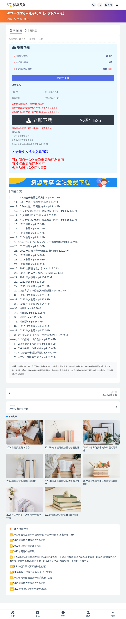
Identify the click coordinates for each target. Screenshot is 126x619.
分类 (38, 616)
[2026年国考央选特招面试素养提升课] (63, 466)
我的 (88, 616)
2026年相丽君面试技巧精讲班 (21, 481)
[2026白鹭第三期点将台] (24, 432)
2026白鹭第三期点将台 (18, 448)
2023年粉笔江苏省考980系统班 (29, 540)
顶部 (113, 616)
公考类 (9, 19)
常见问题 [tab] (32, 31)
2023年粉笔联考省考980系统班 (30, 589)
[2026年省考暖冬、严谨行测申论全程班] (24, 499)
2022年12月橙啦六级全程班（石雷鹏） (33, 572)
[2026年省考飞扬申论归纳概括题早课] (101, 432)
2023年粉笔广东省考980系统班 (29, 583)
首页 (23, 39)
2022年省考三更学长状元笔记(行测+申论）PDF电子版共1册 (43, 535)
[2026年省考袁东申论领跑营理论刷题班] (101, 466)
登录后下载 (63, 78)
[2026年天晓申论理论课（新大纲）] (63, 499)
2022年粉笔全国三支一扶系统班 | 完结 (32, 578)
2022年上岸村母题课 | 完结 (27, 546)
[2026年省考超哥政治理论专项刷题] (63, 432)
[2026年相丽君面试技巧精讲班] (24, 466)
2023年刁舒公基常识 (23, 551)
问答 (63, 616)
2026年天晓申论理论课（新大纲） (62, 515)
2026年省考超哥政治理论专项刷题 (62, 448)
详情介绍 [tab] (17, 31)
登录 (109, 5)
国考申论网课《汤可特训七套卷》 (30, 567)
